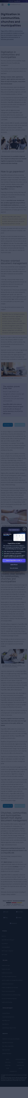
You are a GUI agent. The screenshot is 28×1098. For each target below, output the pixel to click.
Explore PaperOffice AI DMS (14, 560)
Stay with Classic (14, 568)
